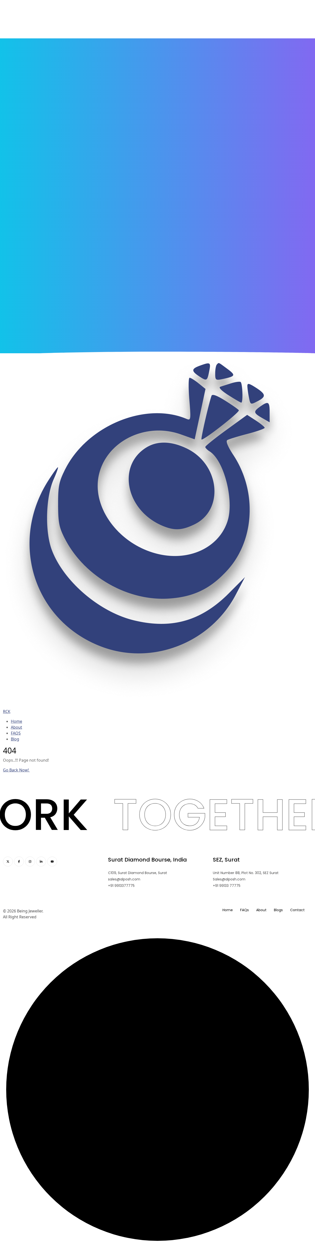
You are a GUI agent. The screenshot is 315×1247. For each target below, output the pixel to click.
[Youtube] (52, 861)
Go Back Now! (16, 770)
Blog (15, 739)
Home (16, 721)
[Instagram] (30, 861)
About (16, 727)
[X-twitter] (8, 861)
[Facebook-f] (19, 861)
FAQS (16, 733)
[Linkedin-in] (41, 861)
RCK (6, 711)
